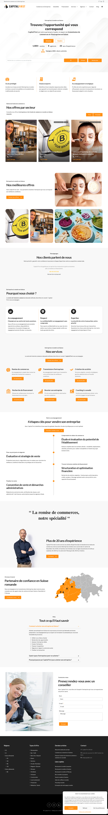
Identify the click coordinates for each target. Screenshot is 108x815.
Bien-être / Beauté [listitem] (36, 755)
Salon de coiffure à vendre (62, 780)
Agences (82, 6)
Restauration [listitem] (34, 750)
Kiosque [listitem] (33, 769)
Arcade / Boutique (13, 212)
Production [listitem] (34, 782)
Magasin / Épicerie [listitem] (35, 766)
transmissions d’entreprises (26, 589)
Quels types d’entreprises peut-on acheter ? (44, 656)
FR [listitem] (7, 758)
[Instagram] (54, 805)
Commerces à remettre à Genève (64, 752)
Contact (91, 6)
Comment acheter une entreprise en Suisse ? (44, 626)
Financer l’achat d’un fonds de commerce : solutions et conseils (66, 756)
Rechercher (95, 60)
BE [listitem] (7, 772)
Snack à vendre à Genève (61, 777)
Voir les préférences (99, 808)
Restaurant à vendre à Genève (63, 769)
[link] (21, 141)
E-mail (61, 703)
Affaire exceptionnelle (95, 122)
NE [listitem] (7, 763)
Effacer (83, 60)
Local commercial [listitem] (35, 780)
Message (61, 711)
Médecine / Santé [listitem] (35, 785)
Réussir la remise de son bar (62, 749)
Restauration (61, 212)
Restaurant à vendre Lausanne (63, 766)
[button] (54, 626)
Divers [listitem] (32, 758)
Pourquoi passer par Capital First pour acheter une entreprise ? (50, 660)
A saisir (33, 122)
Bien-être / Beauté (62, 176)
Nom (60, 696)
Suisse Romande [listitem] (9, 755)
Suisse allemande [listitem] (9, 769)
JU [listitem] (5, 753)
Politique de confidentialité (85, 811)
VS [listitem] (6, 750)
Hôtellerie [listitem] (33, 772)
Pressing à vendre (59, 782)
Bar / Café (35, 212)
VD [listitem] (8, 766)
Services (73, 6)
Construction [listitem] (34, 777)
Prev (89, 114)
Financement (65, 6)
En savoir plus (18, 378)
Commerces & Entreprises (43, 6)
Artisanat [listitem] (33, 774)
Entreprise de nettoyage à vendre (64, 785)
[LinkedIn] (59, 805)
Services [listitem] (33, 761)
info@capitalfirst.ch (87, 757)
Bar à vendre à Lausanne (61, 774)
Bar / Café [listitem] (33, 753)
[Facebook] (49, 805)
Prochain (97, 114)
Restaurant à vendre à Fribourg (63, 772)
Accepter (71, 808)
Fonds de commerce (25, 122)
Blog (97, 6)
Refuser (85, 808)
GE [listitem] (7, 761)
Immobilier (56, 6)
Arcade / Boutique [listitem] (35, 763)
